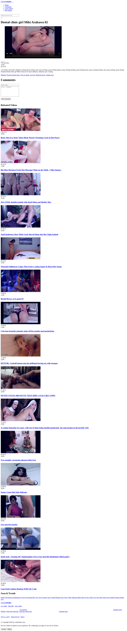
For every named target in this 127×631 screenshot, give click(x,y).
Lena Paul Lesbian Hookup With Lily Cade (19, 589)
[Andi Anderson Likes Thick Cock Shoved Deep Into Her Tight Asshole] (20, 227)
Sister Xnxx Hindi (108, 597)
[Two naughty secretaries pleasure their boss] (20, 452)
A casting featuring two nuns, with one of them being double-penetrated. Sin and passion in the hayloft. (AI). (45, 428)
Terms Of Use (15, 617)
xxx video (4, 606)
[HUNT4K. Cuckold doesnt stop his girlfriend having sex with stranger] (20, 356)
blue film (11, 606)
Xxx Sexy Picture (41, 597)
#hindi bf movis (40, 75)
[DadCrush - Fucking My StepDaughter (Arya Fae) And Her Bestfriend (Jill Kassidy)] (20, 549)
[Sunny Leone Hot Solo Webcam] (20, 485)
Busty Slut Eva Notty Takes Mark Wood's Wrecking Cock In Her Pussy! (30, 138)
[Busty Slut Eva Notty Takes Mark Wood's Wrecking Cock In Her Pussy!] (20, 130)
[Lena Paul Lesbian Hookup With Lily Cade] (20, 581)
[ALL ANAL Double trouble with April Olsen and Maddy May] (20, 195)
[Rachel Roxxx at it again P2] (20, 291)
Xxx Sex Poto (97, 597)
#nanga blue (16, 75)
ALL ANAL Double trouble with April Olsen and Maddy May (26, 202)
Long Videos (9, 8)
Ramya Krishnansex (14, 597)
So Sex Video (88, 597)
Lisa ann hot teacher (9, 524)
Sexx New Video (66, 597)
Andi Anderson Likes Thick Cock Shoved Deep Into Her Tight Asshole (29, 234)
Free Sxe (24, 597)
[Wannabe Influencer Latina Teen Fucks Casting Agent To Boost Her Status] (20, 259)
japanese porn (117, 610)
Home (7, 5)
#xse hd (32, 75)
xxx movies (23, 610)
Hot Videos (8, 10)
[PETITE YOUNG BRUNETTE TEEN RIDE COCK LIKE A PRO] (20, 388)
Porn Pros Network (12, 611)
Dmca (22, 617)
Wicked (3, 611)
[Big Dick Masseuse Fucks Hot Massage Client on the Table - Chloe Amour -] (20, 162)
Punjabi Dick (31, 597)
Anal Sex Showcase (25, 611)
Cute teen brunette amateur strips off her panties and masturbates (27, 331)
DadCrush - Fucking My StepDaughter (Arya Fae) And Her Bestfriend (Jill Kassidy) (35, 557)
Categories (8, 7)
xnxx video (18, 606)
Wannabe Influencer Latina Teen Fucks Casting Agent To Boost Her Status (31, 267)
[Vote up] (1, 61)
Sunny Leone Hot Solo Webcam (14, 492)
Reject (9, 629)
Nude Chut (4, 597)
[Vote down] (3, 61)
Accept (4, 629)
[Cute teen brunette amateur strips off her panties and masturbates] (20, 323)
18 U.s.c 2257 (5, 617)
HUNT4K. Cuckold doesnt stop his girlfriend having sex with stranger (29, 363)
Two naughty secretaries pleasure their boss (18, 460)
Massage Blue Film (78, 597)
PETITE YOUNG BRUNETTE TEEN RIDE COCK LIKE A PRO (28, 396)
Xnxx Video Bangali (53, 597)
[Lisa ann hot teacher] (20, 517)
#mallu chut (50, 75)
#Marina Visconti (6, 75)
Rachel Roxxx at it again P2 (12, 299)
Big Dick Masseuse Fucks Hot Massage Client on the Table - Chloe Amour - (31, 170)
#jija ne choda (24, 75)
